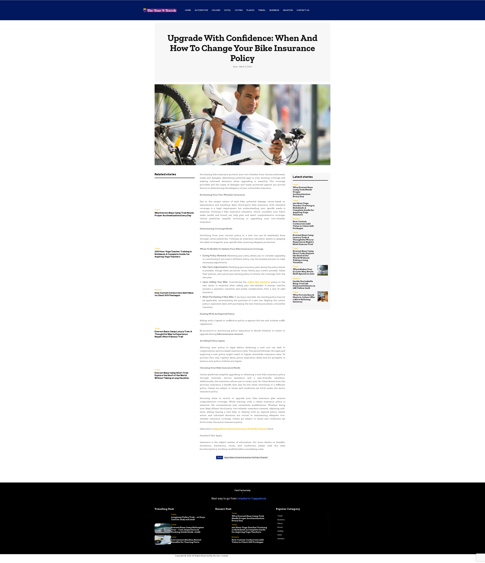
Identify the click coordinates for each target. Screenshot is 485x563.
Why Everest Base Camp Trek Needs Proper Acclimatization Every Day (174, 214)
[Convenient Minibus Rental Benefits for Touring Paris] (163, 540)
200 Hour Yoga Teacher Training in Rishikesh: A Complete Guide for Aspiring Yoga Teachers (173, 254)
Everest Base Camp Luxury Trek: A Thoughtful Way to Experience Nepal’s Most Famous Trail (173, 334)
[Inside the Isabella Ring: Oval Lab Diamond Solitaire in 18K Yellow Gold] (322, 283)
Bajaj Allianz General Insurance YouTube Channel (246, 457)
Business (158, 290)
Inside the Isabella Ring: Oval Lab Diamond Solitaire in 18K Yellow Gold (304, 284)
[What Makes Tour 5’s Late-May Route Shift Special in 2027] (322, 270)
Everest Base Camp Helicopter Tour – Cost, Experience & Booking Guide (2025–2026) (187, 529)
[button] (330, 10)
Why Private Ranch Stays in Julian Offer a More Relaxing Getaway (304, 298)
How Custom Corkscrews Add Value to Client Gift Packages (174, 294)
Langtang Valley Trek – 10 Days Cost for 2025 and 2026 (188, 518)
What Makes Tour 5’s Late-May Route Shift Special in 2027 (303, 271)
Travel (157, 210)
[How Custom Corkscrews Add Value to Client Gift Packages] (175, 274)
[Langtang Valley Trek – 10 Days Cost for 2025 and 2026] (163, 517)
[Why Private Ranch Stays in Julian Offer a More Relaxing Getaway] (322, 296)
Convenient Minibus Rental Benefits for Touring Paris (186, 540)
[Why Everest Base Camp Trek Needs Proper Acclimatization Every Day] (175, 194)
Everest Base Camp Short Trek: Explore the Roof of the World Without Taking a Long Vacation (172, 375)
